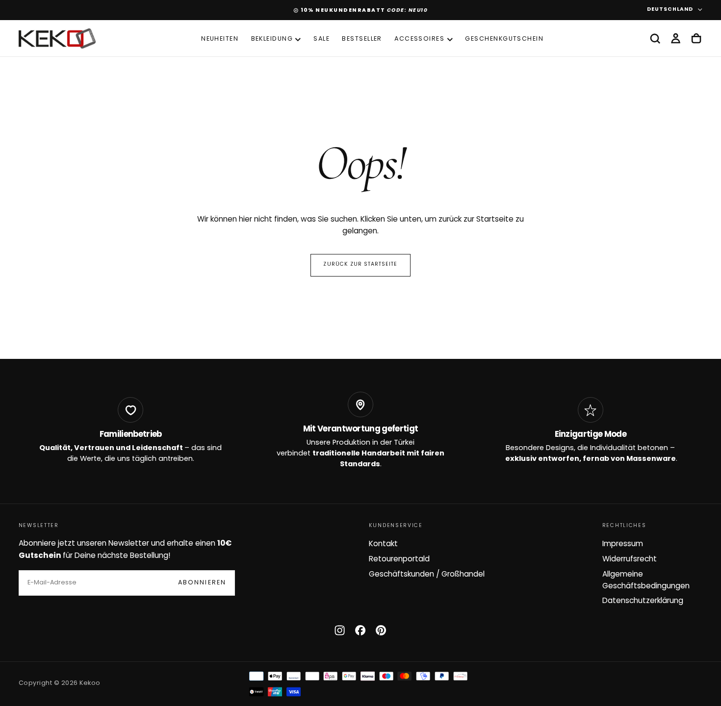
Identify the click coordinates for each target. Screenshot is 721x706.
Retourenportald (399, 559)
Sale (321, 39)
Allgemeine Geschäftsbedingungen (646, 580)
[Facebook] (360, 630)
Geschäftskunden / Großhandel (427, 575)
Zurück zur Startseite (360, 264)
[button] (655, 38)
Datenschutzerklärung (642, 601)
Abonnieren (202, 583)
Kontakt (383, 544)
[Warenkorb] (696, 38)
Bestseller (362, 39)
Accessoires (419, 39)
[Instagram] (340, 630)
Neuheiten (219, 39)
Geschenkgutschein (504, 39)
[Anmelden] (676, 38)
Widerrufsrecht (629, 559)
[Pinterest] (381, 630)
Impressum (622, 544)
